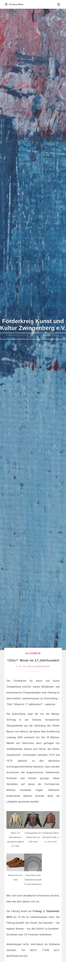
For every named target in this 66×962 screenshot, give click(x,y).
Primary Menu (16, 4)
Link (33, 901)
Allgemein (33, 653)
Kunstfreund (42, 666)
